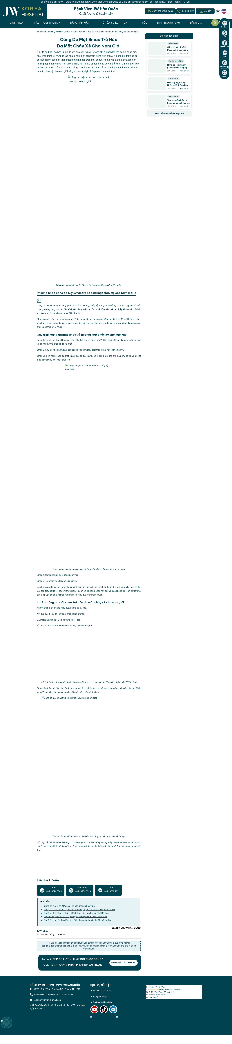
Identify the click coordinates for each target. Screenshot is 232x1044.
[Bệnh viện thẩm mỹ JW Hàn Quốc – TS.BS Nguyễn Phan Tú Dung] (23, 11)
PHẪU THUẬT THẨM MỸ (46, 22)
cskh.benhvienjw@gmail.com (46, 1000)
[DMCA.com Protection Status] (128, 1019)
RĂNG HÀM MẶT (79, 22)
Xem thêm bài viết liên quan (169, 113)
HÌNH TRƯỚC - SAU (168, 22)
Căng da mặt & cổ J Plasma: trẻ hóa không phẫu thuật (69, 906)
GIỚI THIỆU (16, 22)
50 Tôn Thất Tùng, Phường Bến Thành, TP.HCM (56, 989)
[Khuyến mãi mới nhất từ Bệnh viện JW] (6, 1022)
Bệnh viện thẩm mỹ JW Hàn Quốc (53, 32)
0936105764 (67, 994)
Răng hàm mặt (100, 996)
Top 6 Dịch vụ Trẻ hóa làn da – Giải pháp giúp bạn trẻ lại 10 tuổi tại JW (77, 920)
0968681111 (39, 994)
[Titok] (104, 1009)
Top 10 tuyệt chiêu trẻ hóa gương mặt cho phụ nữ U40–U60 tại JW (75, 916)
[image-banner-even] (162, 122)
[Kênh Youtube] (94, 1009)
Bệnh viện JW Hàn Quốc (156, 987)
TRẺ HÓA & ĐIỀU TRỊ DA (113, 22)
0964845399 (53, 994)
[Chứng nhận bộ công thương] (102, 1019)
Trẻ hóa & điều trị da (102, 1002)
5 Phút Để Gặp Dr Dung (123, 963)
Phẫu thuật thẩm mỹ (102, 990)
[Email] (113, 1009)
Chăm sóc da (77, 32)
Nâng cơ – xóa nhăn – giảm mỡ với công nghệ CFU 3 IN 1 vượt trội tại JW (79, 909)
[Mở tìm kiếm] (215, 22)
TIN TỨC (142, 22)
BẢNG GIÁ (196, 22)
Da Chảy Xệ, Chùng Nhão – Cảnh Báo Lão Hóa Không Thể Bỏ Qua (76, 913)
